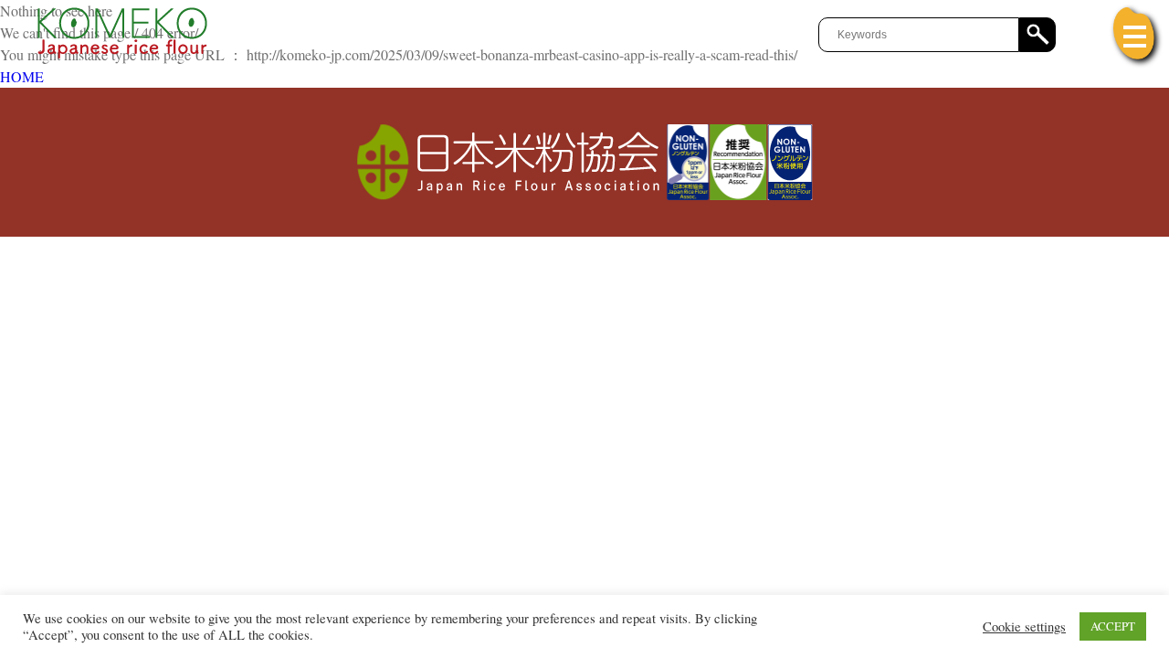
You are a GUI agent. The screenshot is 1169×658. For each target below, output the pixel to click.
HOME (22, 76)
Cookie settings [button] (1024, 627)
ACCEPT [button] (1112, 626)
